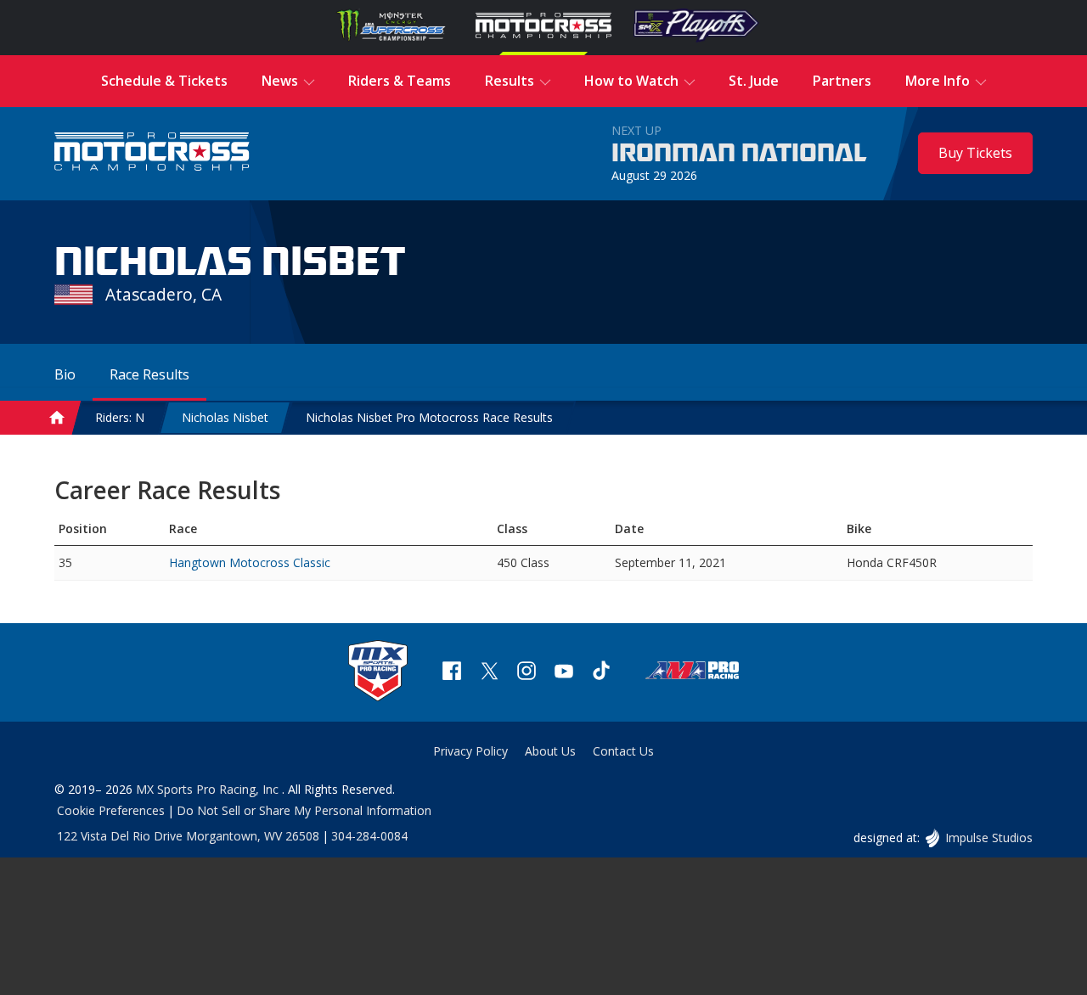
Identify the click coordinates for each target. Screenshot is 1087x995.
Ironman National (739, 153)
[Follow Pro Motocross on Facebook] (451, 673)
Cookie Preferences (111, 810)
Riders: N (119, 417)
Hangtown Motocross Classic (249, 562)
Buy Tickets (975, 152)
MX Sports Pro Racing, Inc (209, 789)
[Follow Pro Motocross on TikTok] (601, 673)
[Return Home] (152, 153)
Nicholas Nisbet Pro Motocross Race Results (429, 417)
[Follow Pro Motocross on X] (489, 673)
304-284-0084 (369, 836)
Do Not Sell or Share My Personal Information (304, 810)
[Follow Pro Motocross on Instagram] (526, 673)
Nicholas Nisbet (225, 417)
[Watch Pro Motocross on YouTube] (564, 673)
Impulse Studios (988, 837)
